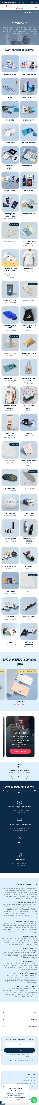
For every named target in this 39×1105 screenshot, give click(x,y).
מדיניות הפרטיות (20, 1098)
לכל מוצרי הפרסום (20, 751)
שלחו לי (19, 1050)
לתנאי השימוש (13, 1096)
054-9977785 (29, 1077)
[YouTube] (6, 1060)
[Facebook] (10, 1060)
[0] (5, 7)
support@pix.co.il (28, 1080)
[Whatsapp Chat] (34, 1100)
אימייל (19, 1044)
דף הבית (35, 12)
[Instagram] (14, 1060)
